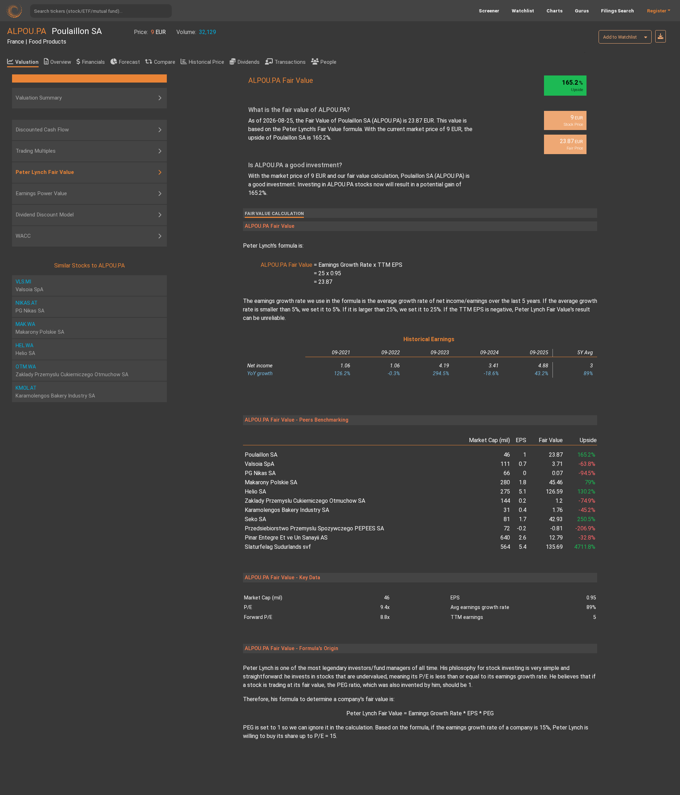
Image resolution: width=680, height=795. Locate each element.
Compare (164, 62)
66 (507, 473)
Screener (489, 10)
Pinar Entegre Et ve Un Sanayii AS (286, 537)
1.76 (557, 510)
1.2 (558, 500)
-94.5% (586, 473)
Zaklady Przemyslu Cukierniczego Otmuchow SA (305, 500)
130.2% (586, 491)
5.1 (522, 491)
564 (505, 546)
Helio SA (255, 491)
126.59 (554, 491)
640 (505, 537)
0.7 (522, 464)
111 (505, 464)
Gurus (582, 10)
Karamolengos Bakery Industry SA (287, 510)
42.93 (555, 519)
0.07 (557, 473)
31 (507, 510)
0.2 (522, 500)
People (328, 62)
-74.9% (586, 500)
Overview (60, 62)
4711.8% (584, 546)
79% (590, 482)
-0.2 (521, 528)
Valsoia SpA (259, 464)
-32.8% (586, 537)
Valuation (27, 62)
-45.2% (586, 510)
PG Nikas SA (260, 473)
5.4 (522, 546)
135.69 (554, 546)
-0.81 (556, 528)
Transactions (290, 62)
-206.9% (585, 528)
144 (505, 500)
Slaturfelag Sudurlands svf (278, 546)
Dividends (249, 62)
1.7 (522, 519)
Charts (554, 10)
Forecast (129, 62)
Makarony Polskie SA (271, 482)
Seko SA (255, 519)
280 (505, 482)
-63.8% (586, 464)
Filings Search (617, 10)
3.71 (557, 464)
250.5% (586, 519)
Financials (93, 62)
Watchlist (523, 10)
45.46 (555, 482)
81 (507, 519)
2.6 (522, 537)
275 (505, 491)
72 (507, 528)
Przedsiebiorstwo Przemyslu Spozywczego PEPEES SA (314, 528)
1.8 (522, 482)
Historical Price (206, 62)
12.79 (555, 537)
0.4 (522, 510)
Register (657, 10)
